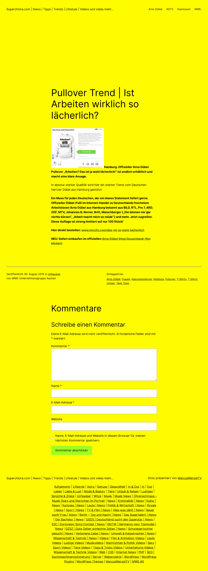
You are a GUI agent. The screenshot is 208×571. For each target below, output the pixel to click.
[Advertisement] (104, 52)
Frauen (126, 279)
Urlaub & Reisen (128, 491)
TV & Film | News (98, 510)
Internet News (126, 552)
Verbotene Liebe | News (92, 533)
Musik (108, 496)
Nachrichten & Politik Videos (125, 543)
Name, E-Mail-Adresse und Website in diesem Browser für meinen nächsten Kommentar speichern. (100, 438)
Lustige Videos (74, 543)
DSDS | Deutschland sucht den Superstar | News (119, 519)
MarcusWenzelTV (190, 478)
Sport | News (75, 510)
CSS (111, 552)
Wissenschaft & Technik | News (75, 538)
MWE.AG (138, 561)
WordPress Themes (90, 561)
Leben (58, 491)
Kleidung (158, 279)
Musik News (123, 496)
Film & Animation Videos (127, 538)
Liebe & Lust (73, 491)
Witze (97, 496)
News (111, 500)
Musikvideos (94, 543)
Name (56, 386)
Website (56, 419)
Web (102, 552)
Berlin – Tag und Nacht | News (100, 514)
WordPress (131, 556)
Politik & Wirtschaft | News (126, 505)
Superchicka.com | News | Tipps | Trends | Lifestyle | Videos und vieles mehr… (60, 9)
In (143, 486)
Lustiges (147, 491)
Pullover (170, 279)
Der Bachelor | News (69, 519)
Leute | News (96, 505)
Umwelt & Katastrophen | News (133, 533)
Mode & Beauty (94, 491)
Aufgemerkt (62, 486)
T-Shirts (181, 279)
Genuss (102, 486)
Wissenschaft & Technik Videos (75, 552)
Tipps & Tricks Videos (108, 547)
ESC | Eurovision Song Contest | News (78, 524)
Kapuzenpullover (142, 279)
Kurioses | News (73, 505)
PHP (141, 552)
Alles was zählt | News (128, 510)
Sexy (151, 543)
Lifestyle (78, 486)
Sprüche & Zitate (62, 496)
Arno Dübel (113, 279)
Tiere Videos (81, 547)
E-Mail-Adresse (62, 402)
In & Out (133, 486)
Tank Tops (122, 283)
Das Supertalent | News (140, 514)
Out (149, 486)
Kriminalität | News (131, 500)
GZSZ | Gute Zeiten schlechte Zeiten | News (95, 528)
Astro (91, 486)
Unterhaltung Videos (139, 547)
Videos (104, 538)
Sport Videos (62, 547)
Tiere (111, 491)
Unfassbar (54, 274)
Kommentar (60, 346)
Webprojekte (113, 556)
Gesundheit (117, 486)
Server (97, 556)
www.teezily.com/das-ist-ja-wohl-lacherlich (112, 230)
